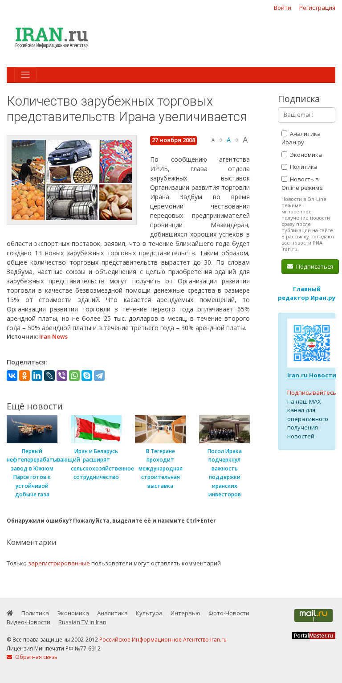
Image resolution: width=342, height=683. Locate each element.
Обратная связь (35, 657)
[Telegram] (99, 375)
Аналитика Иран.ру (301, 138)
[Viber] (62, 375)
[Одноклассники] (24, 375)
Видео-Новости (28, 622)
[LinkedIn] (37, 375)
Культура (149, 613)
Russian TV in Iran (82, 622)
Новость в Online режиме (302, 183)
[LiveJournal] (49, 375)
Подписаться (314, 266)
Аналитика (112, 613)
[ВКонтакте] (12, 375)
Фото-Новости (228, 613)
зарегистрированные (59, 563)
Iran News (53, 336)
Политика (303, 167)
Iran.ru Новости (311, 375)
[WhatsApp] (74, 375)
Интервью (185, 613)
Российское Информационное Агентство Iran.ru (163, 639)
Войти (282, 8)
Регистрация (317, 8)
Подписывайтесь (311, 393)
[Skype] (86, 375)
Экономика (305, 155)
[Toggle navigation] (25, 74)
